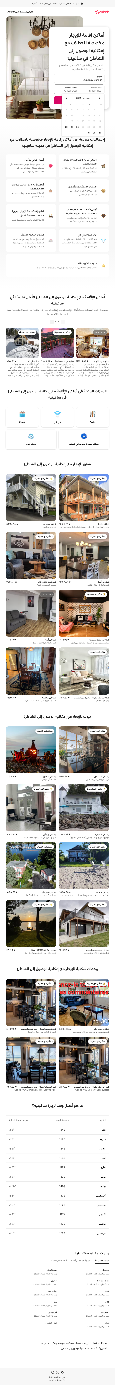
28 (66, 127)
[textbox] (92, 91)
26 (77, 127)
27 (72, 127)
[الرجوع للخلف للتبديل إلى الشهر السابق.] (99, 98)
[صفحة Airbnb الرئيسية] (102, 11)
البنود (52, 1380)
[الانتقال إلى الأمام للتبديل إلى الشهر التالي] (66, 98)
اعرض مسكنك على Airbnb (20, 11)
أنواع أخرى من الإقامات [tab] (80, 1260)
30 (94, 132)
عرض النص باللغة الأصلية (42, 3)
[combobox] (79, 80)
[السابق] (63, 322)
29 (100, 132)
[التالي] (52, 322)
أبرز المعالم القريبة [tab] (59, 1260)
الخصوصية (61, 1380)
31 (89, 132)
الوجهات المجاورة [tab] (102, 1260)
